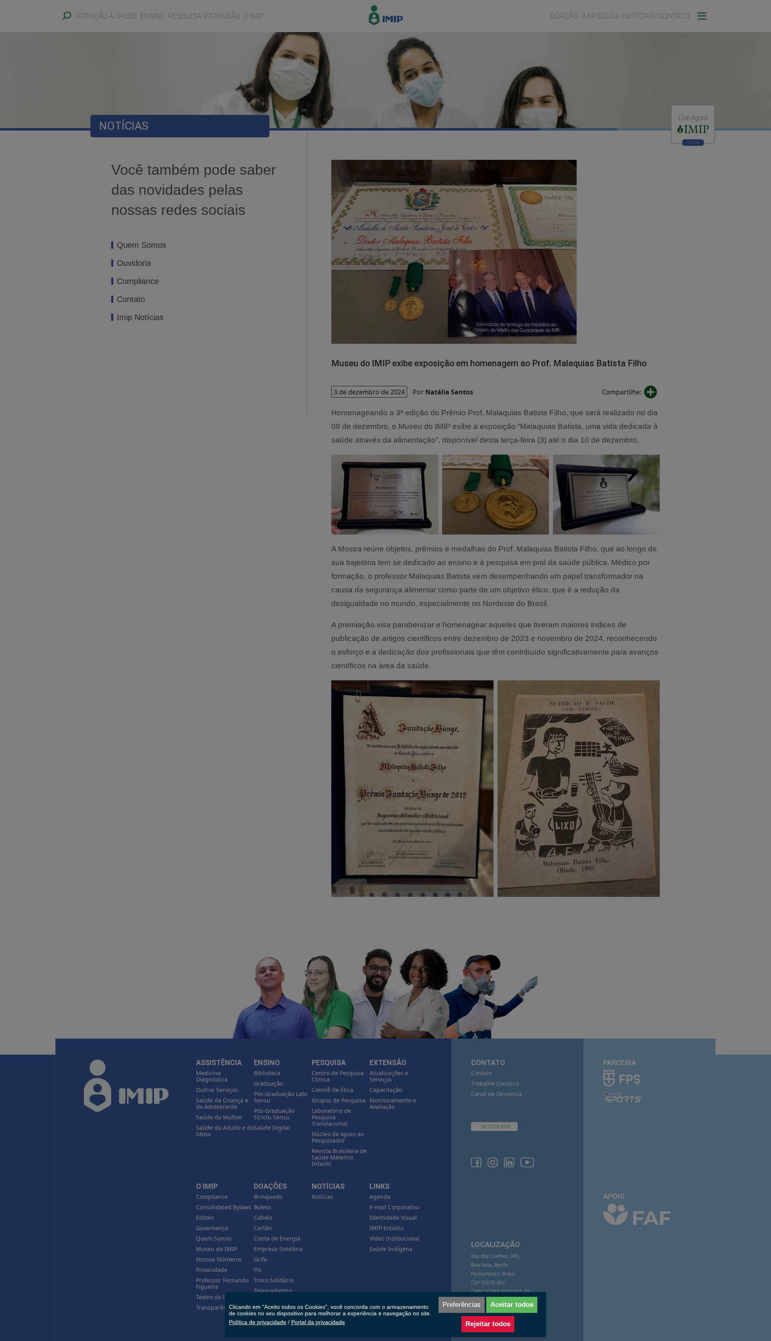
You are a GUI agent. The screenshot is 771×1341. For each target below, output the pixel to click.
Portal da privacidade (318, 1322)
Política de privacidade (257, 1322)
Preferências (462, 1304)
